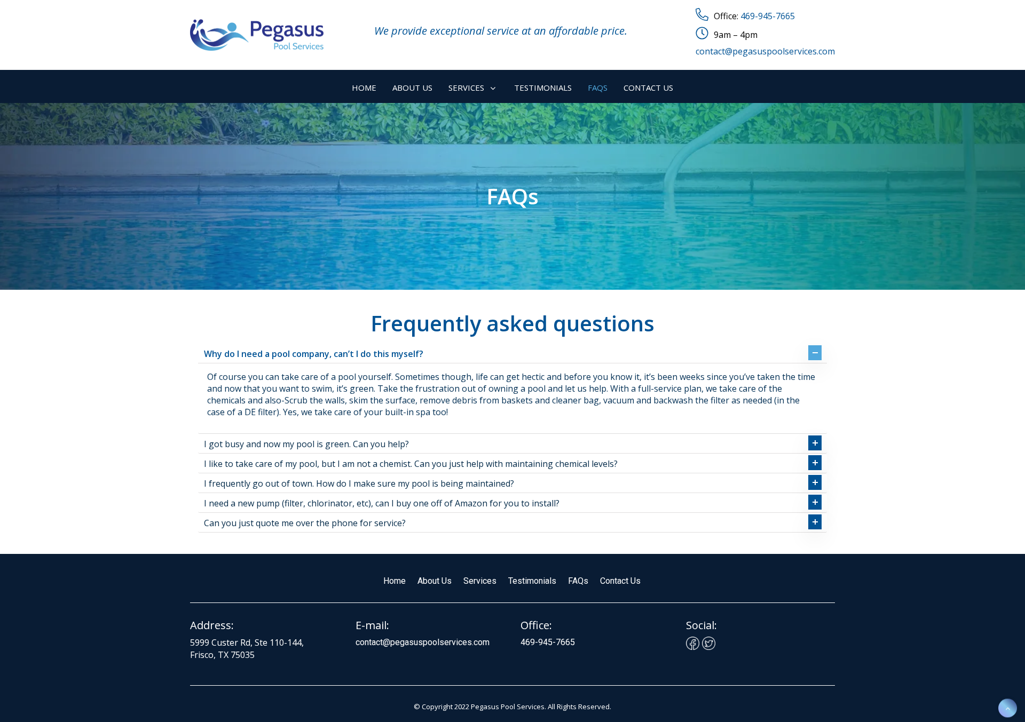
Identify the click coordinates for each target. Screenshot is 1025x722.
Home (394, 581)
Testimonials (532, 581)
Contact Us (620, 581)
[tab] (512, 354)
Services (479, 581)
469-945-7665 (767, 16)
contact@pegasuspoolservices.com (765, 51)
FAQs (578, 581)
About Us (434, 581)
